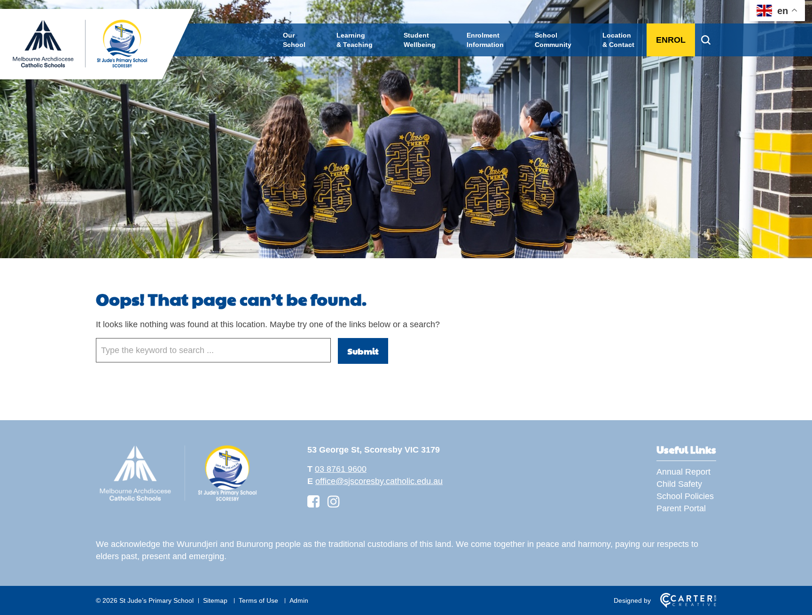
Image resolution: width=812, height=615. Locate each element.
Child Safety (679, 484)
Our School (294, 39)
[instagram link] (334, 501)
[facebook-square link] (313, 501)
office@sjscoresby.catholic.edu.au (379, 481)
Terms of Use (258, 600)
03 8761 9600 (341, 469)
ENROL (671, 40)
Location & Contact (618, 39)
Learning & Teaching (354, 39)
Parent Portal (681, 508)
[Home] (178, 501)
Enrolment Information (485, 39)
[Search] (705, 39)
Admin (298, 600)
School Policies (685, 496)
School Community (553, 39)
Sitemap (215, 600)
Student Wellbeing (420, 39)
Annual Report (683, 472)
